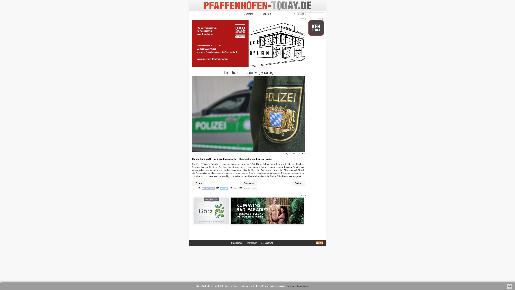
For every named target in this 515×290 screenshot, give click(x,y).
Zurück (199, 183)
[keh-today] (316, 28)
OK (509, 286)
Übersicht (249, 13)
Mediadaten (236, 243)
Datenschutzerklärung (297, 286)
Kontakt (266, 13)
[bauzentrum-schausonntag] (248, 43)
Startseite (249, 183)
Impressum (252, 243)
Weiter (298, 183)
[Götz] (248, 211)
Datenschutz (267, 243)
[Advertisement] (316, 78)
